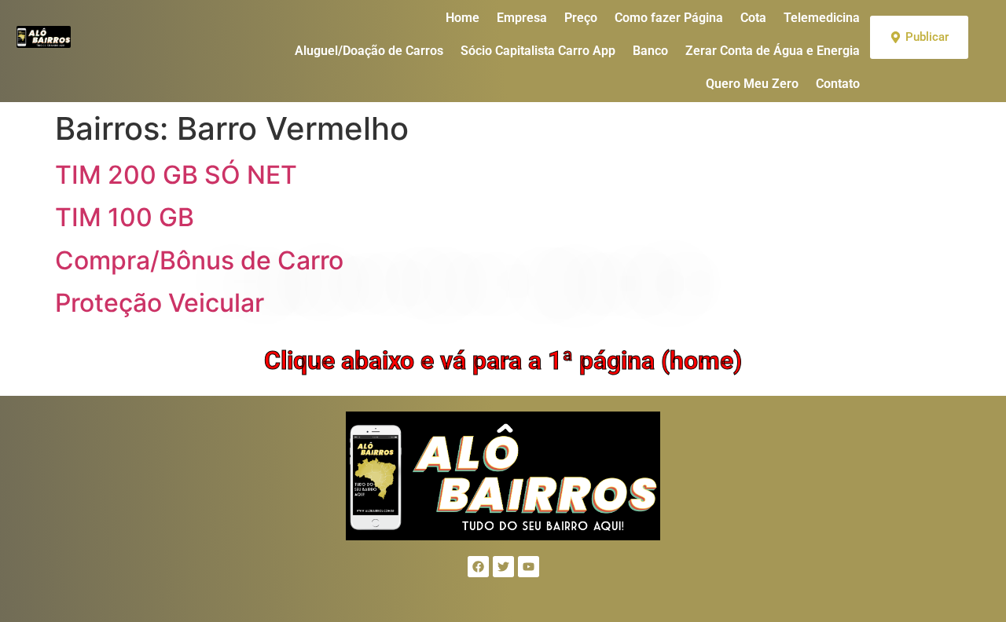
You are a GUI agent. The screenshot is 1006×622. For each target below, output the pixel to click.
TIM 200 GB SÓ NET (176, 174)
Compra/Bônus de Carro (199, 260)
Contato (838, 83)
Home (462, 17)
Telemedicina (822, 17)
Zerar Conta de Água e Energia (772, 50)
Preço (580, 17)
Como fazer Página (669, 17)
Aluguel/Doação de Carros (369, 50)
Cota (753, 17)
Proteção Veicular (159, 302)
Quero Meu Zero (752, 83)
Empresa (522, 17)
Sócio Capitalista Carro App (538, 50)
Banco (650, 50)
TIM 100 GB (124, 217)
